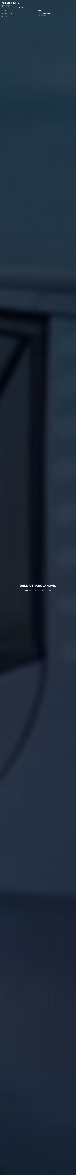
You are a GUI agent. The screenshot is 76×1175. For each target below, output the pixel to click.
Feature (36, 590)
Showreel (27, 590)
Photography (47, 590)
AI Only (4, 16)
